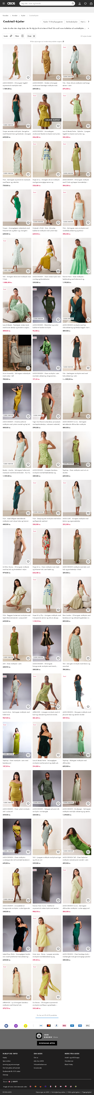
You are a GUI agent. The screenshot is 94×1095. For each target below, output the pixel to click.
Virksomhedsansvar (40, 1064)
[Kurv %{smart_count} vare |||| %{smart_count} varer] (91, 3)
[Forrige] (40, 22)
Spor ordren (7, 1061)
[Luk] (34, 36)
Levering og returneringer (11, 1064)
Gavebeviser (69, 1061)
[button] (30, 1086)
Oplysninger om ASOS (42, 1092)
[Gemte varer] (85, 3)
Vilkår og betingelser (74, 1092)
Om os (36, 1057)
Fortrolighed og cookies (58, 1092)
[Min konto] (80, 3)
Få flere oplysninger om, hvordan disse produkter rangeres (46, 41)
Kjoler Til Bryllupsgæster (53, 22)
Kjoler (23, 15)
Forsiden (5, 15)
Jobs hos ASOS (39, 1061)
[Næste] (88, 22)
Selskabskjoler (72, 22)
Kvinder (14, 15)
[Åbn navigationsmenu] (3, 3)
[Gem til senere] (28, 77)
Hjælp (5, 1057)
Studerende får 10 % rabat (11, 1071)
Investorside (38, 1068)
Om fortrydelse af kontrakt (11, 1068)
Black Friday (69, 1064)
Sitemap (5, 1075)
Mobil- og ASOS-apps (72, 1057)
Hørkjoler (84, 22)
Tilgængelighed (86, 1092)
